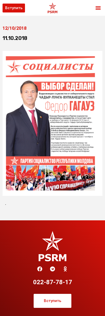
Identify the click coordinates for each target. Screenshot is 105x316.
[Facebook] (40, 269)
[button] (98, 8)
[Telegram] (52, 269)
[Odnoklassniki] (65, 269)
